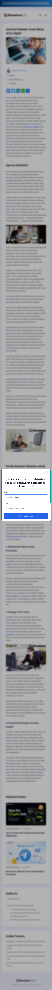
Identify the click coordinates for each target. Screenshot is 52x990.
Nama (6, 492)
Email (6, 503)
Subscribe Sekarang (26, 516)
